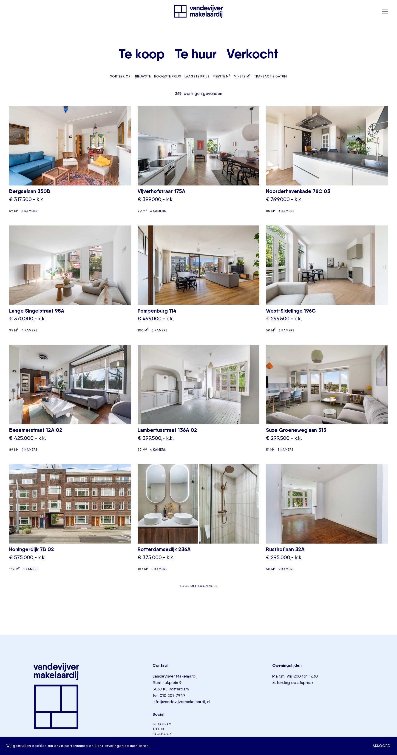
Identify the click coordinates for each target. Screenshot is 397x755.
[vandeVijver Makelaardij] (198, 11)
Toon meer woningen (199, 586)
